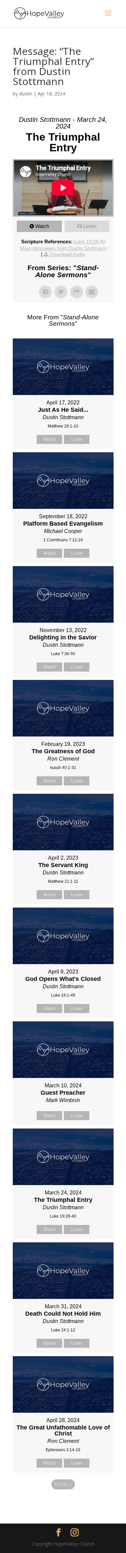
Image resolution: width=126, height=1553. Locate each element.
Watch (42, 226)
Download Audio (67, 254)
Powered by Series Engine (63, 1502)
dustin (25, 93)
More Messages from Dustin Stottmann (63, 248)
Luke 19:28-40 (89, 241)
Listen (89, 226)
